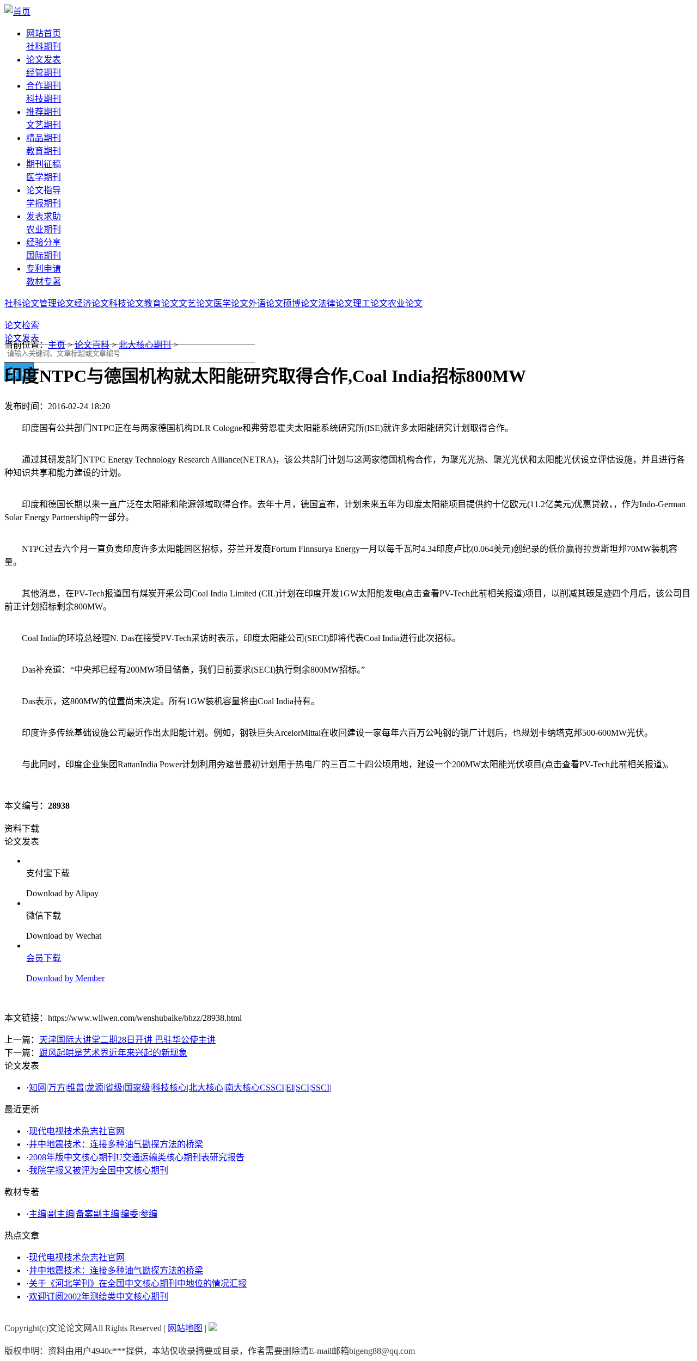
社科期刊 (43, 46)
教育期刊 (43, 151)
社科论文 (21, 303)
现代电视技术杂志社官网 (77, 1131)
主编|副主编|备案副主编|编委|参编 (93, 1213)
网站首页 (43, 33)
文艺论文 (196, 303)
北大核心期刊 (145, 344)
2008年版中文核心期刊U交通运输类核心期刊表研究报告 (136, 1157)
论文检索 (21, 325)
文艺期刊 (43, 125)
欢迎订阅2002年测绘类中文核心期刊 (98, 1296)
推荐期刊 (43, 111)
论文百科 (92, 344)
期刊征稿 (43, 164)
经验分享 (43, 242)
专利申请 (43, 268)
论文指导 (43, 190)
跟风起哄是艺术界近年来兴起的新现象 (113, 1052)
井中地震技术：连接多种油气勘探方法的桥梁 (116, 1144)
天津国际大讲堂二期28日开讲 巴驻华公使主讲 (127, 1039)
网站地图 (185, 1328)
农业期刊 (43, 229)
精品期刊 (43, 138)
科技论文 (126, 303)
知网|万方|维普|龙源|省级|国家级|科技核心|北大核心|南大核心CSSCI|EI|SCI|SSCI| (180, 1087)
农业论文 (405, 303)
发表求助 (43, 216)
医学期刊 (43, 177)
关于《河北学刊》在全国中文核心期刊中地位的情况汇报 (138, 1283)
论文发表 (43, 59)
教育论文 (161, 303)
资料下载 (21, 828)
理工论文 (370, 303)
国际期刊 (43, 255)
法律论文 (335, 303)
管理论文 (56, 303)
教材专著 (43, 281)
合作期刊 (43, 85)
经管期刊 (43, 72)
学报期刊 (43, 203)
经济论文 (91, 303)
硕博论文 (300, 303)
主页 (56, 344)
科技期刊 (43, 98)
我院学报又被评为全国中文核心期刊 (98, 1170)
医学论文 (230, 303)
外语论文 (265, 303)
